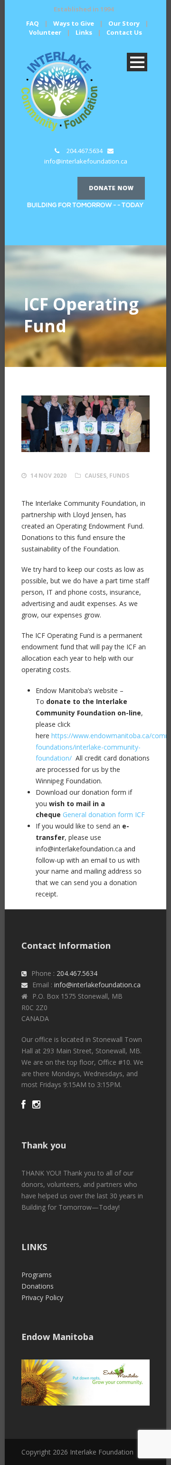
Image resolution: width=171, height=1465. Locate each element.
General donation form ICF (104, 814)
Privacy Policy (42, 1297)
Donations (37, 1286)
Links (84, 32)
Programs (36, 1274)
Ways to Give (73, 23)
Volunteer (45, 32)
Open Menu (137, 62)
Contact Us (124, 32)
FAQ (32, 23)
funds (119, 476)
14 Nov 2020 (48, 476)
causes (95, 476)
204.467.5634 (84, 150)
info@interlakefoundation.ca (85, 161)
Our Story (124, 23)
